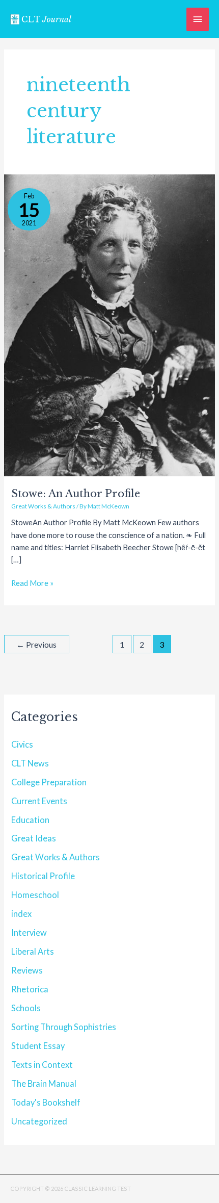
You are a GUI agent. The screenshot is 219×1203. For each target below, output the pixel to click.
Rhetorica (29, 989)
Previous (36, 644)
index (21, 913)
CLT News (30, 763)
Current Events (39, 801)
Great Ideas (33, 838)
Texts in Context (42, 1064)
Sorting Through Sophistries (63, 1027)
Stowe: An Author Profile (75, 494)
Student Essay (38, 1046)
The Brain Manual (43, 1083)
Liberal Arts (32, 951)
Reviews (27, 970)
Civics (22, 744)
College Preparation (49, 782)
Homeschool (35, 895)
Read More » (32, 582)
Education (30, 820)
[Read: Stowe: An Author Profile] (109, 324)
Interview (29, 932)
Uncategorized (39, 1121)
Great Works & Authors (43, 506)
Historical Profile (43, 876)
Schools (26, 1008)
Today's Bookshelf (45, 1102)
